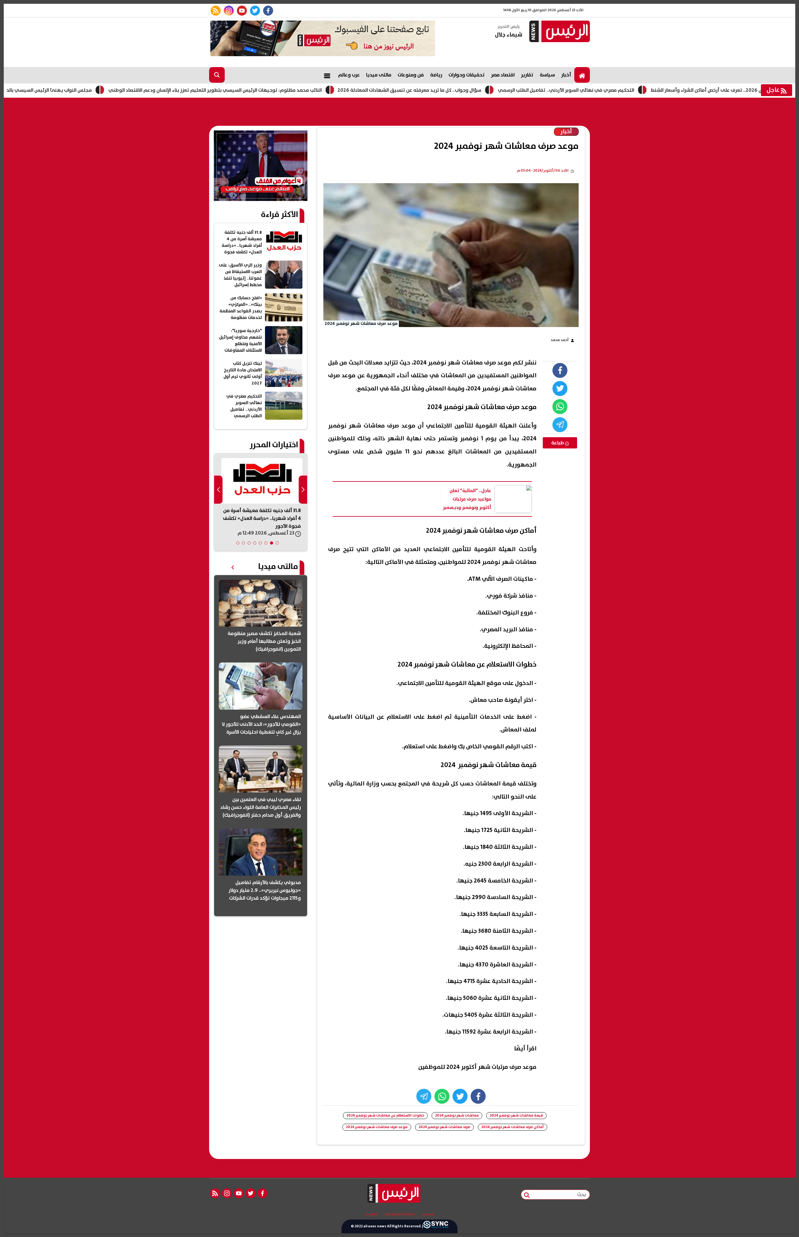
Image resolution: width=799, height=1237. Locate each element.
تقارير (527, 75)
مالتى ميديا (378, 75)
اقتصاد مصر (503, 75)
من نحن (428, 1214)
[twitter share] (559, 388)
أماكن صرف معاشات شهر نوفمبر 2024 (512, 1127)
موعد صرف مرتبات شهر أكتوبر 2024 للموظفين (477, 1067)
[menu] (327, 75)
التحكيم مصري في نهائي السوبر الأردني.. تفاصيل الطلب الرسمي (617, 90)
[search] (217, 75)
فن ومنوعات (411, 75)
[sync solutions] (435, 1226)
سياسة (547, 75)
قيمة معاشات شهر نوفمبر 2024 (516, 1115)
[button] (277, 543)
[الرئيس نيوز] (558, 32)
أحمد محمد (560, 340)
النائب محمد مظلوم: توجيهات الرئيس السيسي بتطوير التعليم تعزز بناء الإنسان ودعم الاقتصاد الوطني (266, 90)
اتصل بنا (371, 1214)
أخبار (566, 75)
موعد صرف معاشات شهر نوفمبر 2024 (377, 1127)
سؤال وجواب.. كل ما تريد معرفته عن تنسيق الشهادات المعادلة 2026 (460, 90)
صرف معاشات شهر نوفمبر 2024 (444, 1127)
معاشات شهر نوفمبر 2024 (457, 1115)
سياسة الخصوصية (400, 1214)
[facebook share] (559, 370)
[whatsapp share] (559, 406)
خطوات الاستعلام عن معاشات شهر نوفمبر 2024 (385, 1115)
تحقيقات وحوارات (467, 75)
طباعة (558, 443)
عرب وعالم (349, 75)
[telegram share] (559, 424)
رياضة (436, 75)
